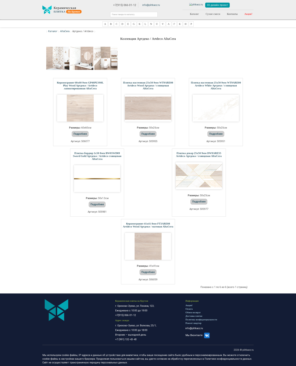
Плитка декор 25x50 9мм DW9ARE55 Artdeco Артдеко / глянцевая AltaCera (199, 155)
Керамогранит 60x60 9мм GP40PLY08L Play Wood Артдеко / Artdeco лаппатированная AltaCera (80, 85)
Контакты (232, 14)
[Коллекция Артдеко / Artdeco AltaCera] (57, 58)
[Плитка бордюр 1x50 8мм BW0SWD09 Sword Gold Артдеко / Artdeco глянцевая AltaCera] (97, 178)
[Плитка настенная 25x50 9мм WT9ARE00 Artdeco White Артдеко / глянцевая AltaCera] (216, 108)
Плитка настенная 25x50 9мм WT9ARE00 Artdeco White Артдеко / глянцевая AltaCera (216, 85)
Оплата (189, 309)
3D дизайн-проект (217, 5)
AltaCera (65, 31)
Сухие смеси (213, 14)
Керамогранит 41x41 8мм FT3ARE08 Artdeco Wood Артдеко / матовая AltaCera (148, 225)
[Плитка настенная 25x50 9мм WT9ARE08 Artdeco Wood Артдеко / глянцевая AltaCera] (148, 108)
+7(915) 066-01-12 (124, 5)
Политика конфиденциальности (201, 319)
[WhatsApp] (185, 5)
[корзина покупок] (249, 5)
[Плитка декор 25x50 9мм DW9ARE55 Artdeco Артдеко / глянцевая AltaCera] (199, 175)
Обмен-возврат (193, 312)
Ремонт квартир (193, 323)
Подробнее (80, 133)
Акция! (248, 14)
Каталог (194, 14)
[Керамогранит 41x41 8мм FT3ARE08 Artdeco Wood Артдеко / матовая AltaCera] (148, 246)
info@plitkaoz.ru (151, 5)
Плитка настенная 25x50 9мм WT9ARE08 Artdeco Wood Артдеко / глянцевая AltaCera (148, 85)
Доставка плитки (193, 316)
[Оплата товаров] (242, 5)
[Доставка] (235, 5)
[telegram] (196, 4)
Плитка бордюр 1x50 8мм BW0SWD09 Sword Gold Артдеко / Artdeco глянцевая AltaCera (97, 156)
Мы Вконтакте (194, 335)
